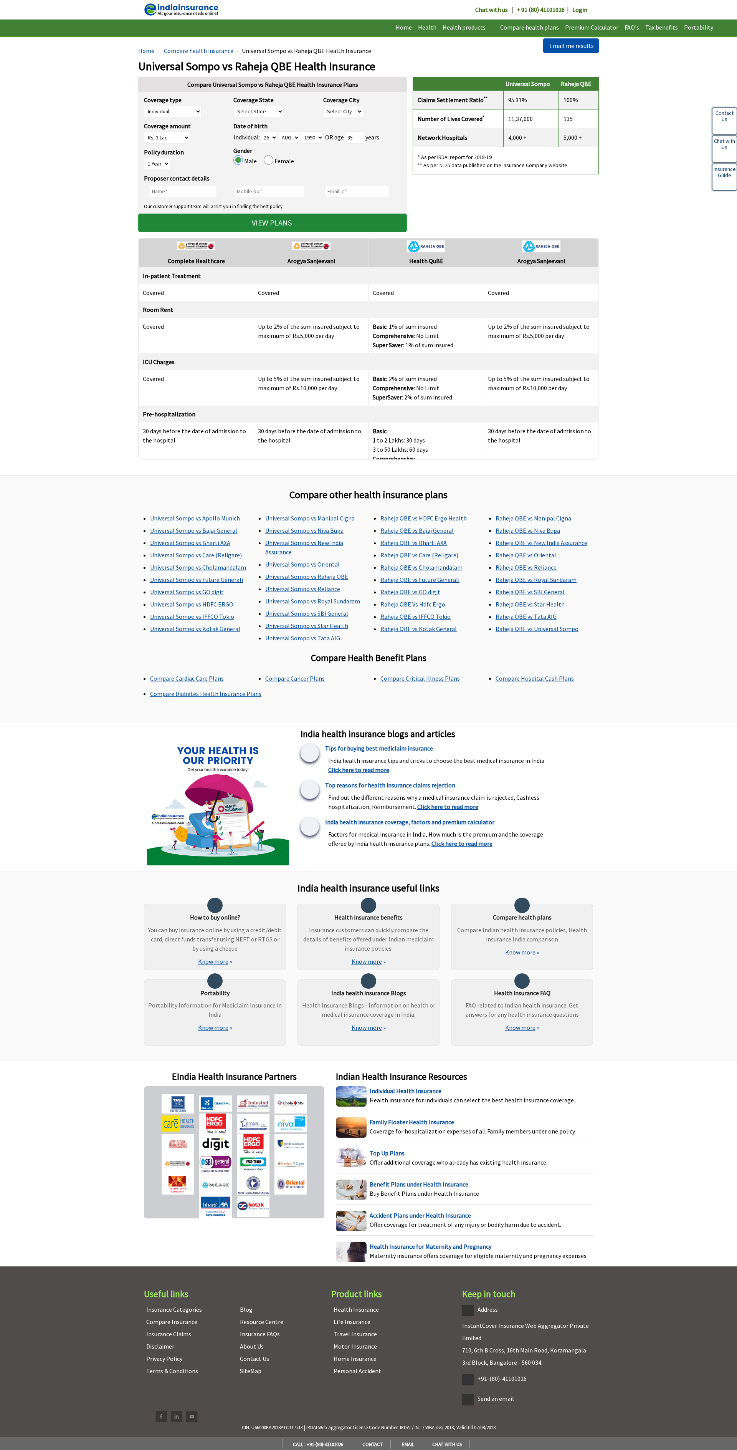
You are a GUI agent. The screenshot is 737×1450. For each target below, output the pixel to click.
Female (283, 161)
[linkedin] (176, 1416)
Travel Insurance (355, 1334)
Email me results (571, 46)
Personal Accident (357, 1371)
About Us (252, 1346)
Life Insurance (352, 1322)
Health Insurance (356, 1309)
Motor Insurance (355, 1346)
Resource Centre (261, 1322)
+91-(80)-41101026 (502, 1378)
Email (407, 1444)
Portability (698, 27)
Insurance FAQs (260, 1334)
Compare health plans (529, 27)
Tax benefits (661, 27)
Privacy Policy (164, 1358)
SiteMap (250, 1371)
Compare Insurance (171, 1322)
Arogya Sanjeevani (311, 261)
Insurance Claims (168, 1334)
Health (427, 27)
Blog (246, 1309)
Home (404, 27)
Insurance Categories (174, 1309)
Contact (371, 1444)
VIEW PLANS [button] (272, 222)
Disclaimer (160, 1346)
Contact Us (254, 1358)
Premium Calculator (591, 27)
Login (579, 9)
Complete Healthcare (196, 261)
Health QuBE (426, 261)
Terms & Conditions (172, 1371)
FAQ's (632, 27)
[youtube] (192, 1416)
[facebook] (161, 1416)
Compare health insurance (198, 51)
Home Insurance (355, 1358)
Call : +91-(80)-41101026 (317, 1444)
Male (253, 161)
